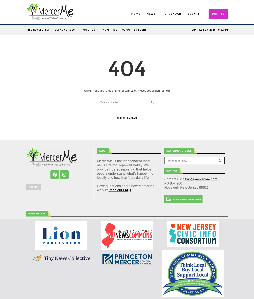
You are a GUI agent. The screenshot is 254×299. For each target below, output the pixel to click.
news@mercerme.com (200, 179)
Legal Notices (65, 30)
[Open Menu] (127, 10)
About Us (89, 30)
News (151, 13)
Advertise (110, 30)
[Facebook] (54, 174)
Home (135, 13)
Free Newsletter (38, 30)
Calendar (172, 13)
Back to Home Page (127, 118)
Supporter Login (134, 30)
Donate (218, 13)
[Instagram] (64, 174)
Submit (193, 13)
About (103, 150)
